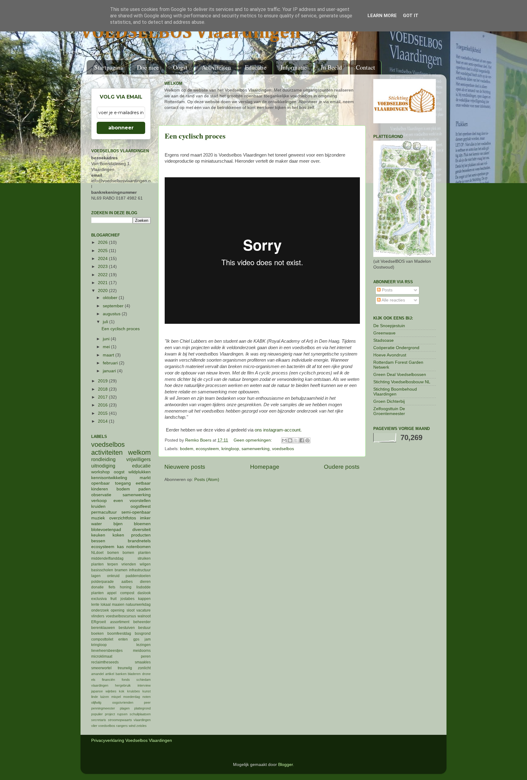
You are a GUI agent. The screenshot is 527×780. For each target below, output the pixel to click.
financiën (108, 679)
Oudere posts (342, 467)
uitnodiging (103, 465)
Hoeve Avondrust (389, 355)
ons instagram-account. (278, 430)
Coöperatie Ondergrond (396, 347)
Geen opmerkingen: (253, 440)
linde (94, 697)
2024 (103, 258)
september (114, 306)
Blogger (285, 764)
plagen (125, 708)
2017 (103, 397)
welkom (139, 452)
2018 (103, 389)
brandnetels (139, 541)
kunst (146, 691)
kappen (144, 599)
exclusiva (99, 599)
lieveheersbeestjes (107, 650)
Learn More (382, 15)
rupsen (122, 714)
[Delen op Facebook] (302, 440)
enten (123, 639)
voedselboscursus (121, 616)
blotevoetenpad (106, 529)
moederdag (131, 697)
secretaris (98, 720)
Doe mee (148, 67)
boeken (97, 633)
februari (111, 363)
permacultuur (104, 512)
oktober (111, 297)
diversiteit (141, 529)
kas (120, 546)
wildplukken (139, 472)
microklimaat (101, 656)
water (96, 524)
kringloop (230, 448)
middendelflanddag (107, 558)
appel (112, 593)
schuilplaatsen (140, 714)
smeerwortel (101, 668)
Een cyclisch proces (195, 135)
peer (147, 702)
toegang (123, 483)
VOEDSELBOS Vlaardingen (191, 32)
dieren (145, 582)
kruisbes (133, 691)
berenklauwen (103, 628)
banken (121, 674)
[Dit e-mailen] (284, 440)
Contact (365, 67)
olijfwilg (96, 702)
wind (132, 726)
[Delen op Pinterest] (307, 440)
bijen (118, 524)
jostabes (127, 599)
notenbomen (138, 546)
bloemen (142, 524)
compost (127, 593)
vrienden (128, 564)
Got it (410, 15)
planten (97, 593)
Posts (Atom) (206, 479)
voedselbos (283, 448)
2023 (103, 266)
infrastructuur (140, 570)
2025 (103, 250)
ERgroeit (98, 622)
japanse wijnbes (104, 691)
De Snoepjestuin (389, 325)
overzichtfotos (122, 518)
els (93, 679)
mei (107, 347)
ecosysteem (207, 448)
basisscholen (102, 570)
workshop (100, 472)
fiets (112, 587)
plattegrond (142, 708)
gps (136, 639)
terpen (112, 564)
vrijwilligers (138, 459)
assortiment (119, 622)
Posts (387, 290)
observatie (101, 495)
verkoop (99, 500)
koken (118, 535)
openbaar (100, 483)
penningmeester (103, 708)
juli (106, 322)
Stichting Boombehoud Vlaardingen (395, 391)
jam (148, 639)
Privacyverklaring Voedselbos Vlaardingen (131, 740)
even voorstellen (132, 500)
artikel (109, 674)
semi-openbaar (136, 512)
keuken (98, 535)
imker (145, 518)
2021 (103, 282)
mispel (116, 697)
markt (145, 477)
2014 (103, 421)
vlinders (97, 616)
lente (95, 604)
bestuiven (127, 628)
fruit (113, 599)
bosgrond (143, 633)
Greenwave (384, 333)
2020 (103, 290)
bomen (113, 553)
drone (146, 674)
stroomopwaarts (120, 720)
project (110, 714)
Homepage (264, 467)
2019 (103, 381)
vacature (143, 610)
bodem (186, 448)
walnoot (144, 616)
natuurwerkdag (138, 604)
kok (121, 691)
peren (146, 656)
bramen (121, 570)
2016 (103, 405)
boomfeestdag (119, 633)
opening (117, 610)
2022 (103, 275)
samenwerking (256, 448)
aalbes (127, 582)
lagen (96, 576)
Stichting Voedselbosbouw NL (401, 382)
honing (125, 587)
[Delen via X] (296, 440)
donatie (97, 587)
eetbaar (143, 483)
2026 (103, 242)
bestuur (144, 628)
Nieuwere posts (184, 467)
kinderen (99, 489)
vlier (94, 726)
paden (144, 489)
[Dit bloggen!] (290, 440)
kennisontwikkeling (109, 477)
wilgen (145, 564)
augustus (112, 314)
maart (109, 355)
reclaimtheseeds (105, 662)
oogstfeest (141, 506)
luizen (104, 697)
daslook (144, 593)
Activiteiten (216, 67)
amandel (97, 674)
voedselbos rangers (113, 726)
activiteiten (107, 452)
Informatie (294, 67)
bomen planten (137, 553)
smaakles (143, 662)
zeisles (141, 726)
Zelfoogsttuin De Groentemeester (389, 411)
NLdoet (97, 553)
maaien (118, 604)
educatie (141, 465)
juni (107, 339)
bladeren (134, 674)
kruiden (98, 506)
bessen (98, 541)
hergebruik (123, 685)
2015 (103, 413)
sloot (130, 610)
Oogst (180, 67)
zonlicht (144, 668)
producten (141, 535)
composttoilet (102, 639)
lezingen (143, 645)
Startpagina (108, 67)
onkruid (113, 576)
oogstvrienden (122, 702)
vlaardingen (142, 720)
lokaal (106, 604)
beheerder (142, 622)
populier (97, 714)
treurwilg (125, 668)
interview (144, 685)
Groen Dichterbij (389, 401)
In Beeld (331, 67)
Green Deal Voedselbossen (399, 374)
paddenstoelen (138, 576)
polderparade (102, 582)
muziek (98, 518)
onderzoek (100, 610)
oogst (119, 472)
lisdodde (143, 587)
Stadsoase (383, 340)
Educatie (256, 67)
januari (110, 371)
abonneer (121, 128)
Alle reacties (393, 300)
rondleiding (103, 459)
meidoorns (142, 650)
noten (146, 697)
